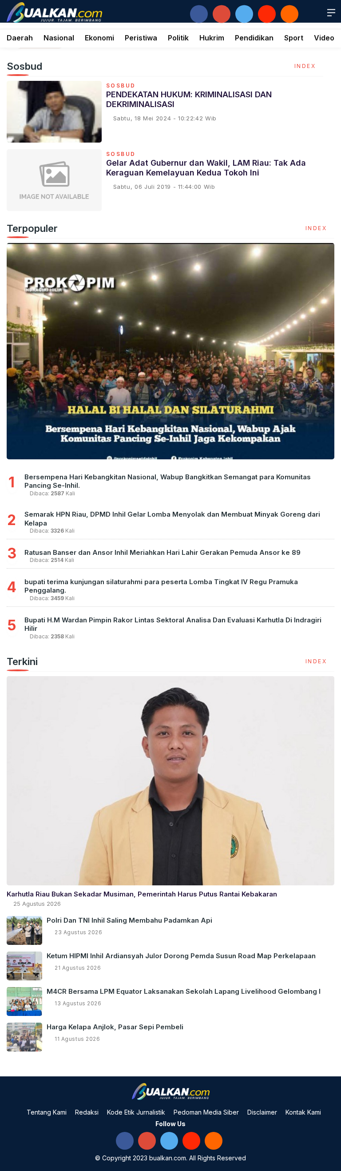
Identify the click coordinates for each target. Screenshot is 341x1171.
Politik (178, 37)
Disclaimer (262, 1112)
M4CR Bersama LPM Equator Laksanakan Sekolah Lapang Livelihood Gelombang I (184, 991)
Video (324, 37)
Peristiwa (141, 37)
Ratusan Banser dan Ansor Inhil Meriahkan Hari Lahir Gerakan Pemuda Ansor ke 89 (162, 552)
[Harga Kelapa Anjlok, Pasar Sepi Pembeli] (24, 1037)
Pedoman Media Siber (206, 1112)
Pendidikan (254, 37)
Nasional (59, 37)
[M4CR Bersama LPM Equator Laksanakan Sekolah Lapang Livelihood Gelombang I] (24, 1001)
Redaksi (87, 1112)
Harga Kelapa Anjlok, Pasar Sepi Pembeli (115, 1027)
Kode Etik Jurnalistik (136, 1112)
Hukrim (211, 37)
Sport (293, 37)
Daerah (20, 37)
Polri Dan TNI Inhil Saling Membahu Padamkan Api (129, 920)
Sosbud (121, 86)
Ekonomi (99, 37)
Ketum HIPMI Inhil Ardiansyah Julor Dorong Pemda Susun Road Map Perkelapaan (181, 956)
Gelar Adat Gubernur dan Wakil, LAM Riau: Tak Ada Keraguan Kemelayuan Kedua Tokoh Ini (206, 167)
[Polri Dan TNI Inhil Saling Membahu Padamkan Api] (24, 930)
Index (306, 66)
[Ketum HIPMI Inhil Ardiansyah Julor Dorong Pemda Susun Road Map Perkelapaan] (24, 966)
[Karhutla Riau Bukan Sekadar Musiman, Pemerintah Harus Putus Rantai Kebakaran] (170, 780)
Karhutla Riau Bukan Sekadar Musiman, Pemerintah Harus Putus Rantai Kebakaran (142, 894)
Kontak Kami (303, 1112)
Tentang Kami (47, 1112)
